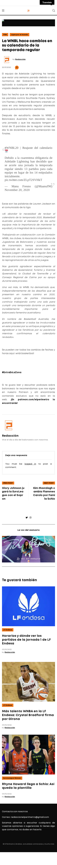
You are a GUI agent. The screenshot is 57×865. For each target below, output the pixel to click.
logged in (30, 464)
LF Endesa (7, 630)
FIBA (5, 34)
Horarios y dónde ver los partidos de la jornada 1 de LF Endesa (26, 640)
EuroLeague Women (12, 778)
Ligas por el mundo (19, 34)
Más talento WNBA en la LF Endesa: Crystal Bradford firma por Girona (28, 715)
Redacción (20, 59)
